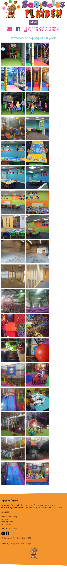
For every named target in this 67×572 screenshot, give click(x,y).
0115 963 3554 (43, 30)
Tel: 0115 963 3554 (9, 528)
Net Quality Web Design (20, 543)
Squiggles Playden (12, 538)
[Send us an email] (10, 30)
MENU (33, 22)
